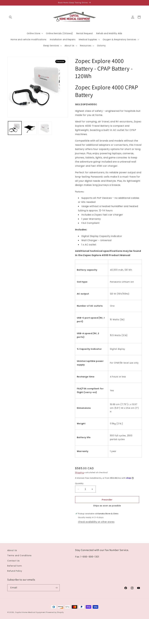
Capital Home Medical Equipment (30, 612)
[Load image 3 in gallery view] (45, 128)
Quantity (79, 483)
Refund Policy (14, 570)
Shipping (79, 472)
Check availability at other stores (96, 521)
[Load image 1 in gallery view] (15, 128)
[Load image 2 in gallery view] (30, 128)
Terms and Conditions (19, 555)
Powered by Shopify (55, 612)
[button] (10, 17)
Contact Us (13, 560)
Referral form (14, 565)
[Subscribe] (56, 587)
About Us (12, 550)
